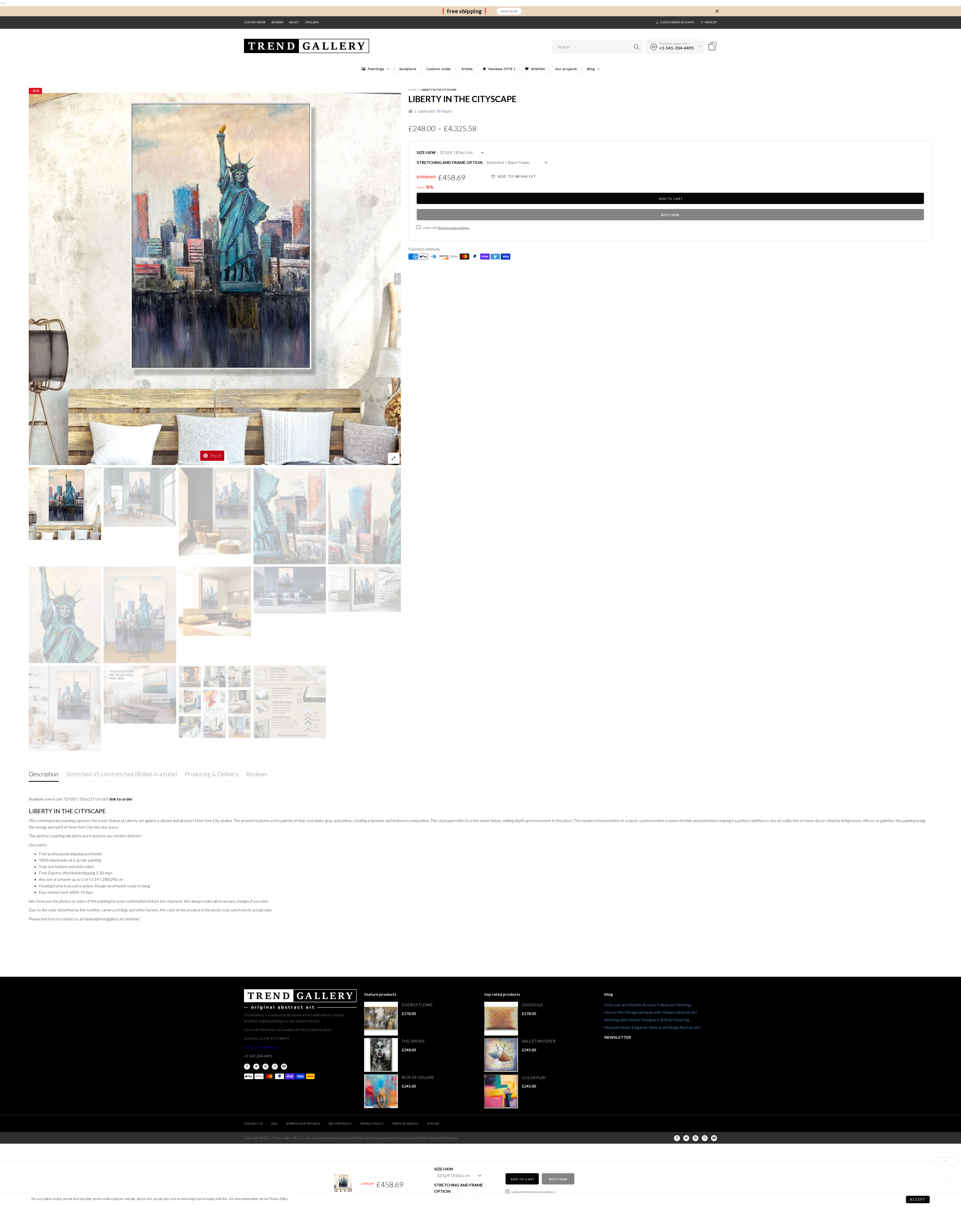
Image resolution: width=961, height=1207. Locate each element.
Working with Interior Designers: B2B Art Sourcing (646, 1020)
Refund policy (340, 1123)
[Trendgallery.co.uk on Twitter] (256, 1067)
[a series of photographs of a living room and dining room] (215, 702)
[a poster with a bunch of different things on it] (290, 702)
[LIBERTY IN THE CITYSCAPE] (215, 279)
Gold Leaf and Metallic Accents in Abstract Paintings (648, 1004)
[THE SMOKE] (381, 1055)
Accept (918, 1199)
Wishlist (710, 22)
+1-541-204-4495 (676, 48)
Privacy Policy (371, 1123)
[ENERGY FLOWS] (381, 1019)
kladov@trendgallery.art (262, 1047)
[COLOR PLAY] (501, 1091)
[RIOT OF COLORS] (381, 1091)
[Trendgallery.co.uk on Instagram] (275, 1067)
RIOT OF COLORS (418, 1077)
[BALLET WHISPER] (501, 1055)
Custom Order (255, 22)
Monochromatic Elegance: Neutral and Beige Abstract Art (652, 1027)
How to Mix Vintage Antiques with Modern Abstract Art (650, 1012)
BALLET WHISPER (538, 1041)
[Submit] (636, 47)
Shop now (509, 11)
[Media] (394, 458)
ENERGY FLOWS (417, 1004)
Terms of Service (405, 1123)
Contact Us (253, 1123)
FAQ (274, 1123)
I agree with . (446, 228)
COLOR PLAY (534, 1077)
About (294, 22)
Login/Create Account (677, 22)
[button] (32, 279)
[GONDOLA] (501, 1019)
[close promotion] (717, 11)
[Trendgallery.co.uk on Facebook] (247, 1067)
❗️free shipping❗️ (464, 11)
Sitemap (433, 1123)
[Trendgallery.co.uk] (306, 46)
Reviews (277, 22)
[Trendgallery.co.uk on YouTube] (284, 1067)
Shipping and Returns (303, 1123)
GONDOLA (532, 1004)
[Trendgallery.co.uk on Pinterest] (266, 1067)
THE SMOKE (413, 1041)
